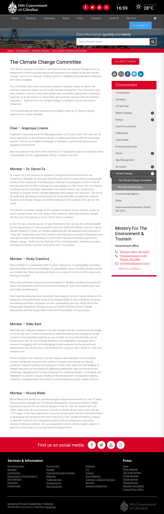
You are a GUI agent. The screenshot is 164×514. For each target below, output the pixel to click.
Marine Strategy (124, 112)
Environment (23, 50)
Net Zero (131, 18)
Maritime (51, 476)
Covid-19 (113, 18)
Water (119, 200)
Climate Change (40, 50)
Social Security (53, 483)
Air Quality (121, 166)
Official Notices (130, 482)
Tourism (90, 473)
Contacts (96, 18)
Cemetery (121, 99)
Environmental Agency (127, 193)
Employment (14, 486)
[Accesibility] (155, 18)
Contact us (13, 503)
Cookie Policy (35, 503)
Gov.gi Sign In (140, 25)
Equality (50, 469)
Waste (119, 153)
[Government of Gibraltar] (28, 7)
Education (13, 482)
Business (12, 469)
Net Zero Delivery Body (130, 187)
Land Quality (122, 139)
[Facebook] (85, 7)
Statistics (90, 466)
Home (15, 18)
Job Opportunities (132, 472)
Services (31, 18)
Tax (87, 469)
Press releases (130, 469)
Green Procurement (126, 126)
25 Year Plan (122, 106)
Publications (122, 133)
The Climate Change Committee (69, 50)
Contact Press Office (133, 489)
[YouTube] (99, 7)
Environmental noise (126, 146)
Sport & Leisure (54, 486)
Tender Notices (130, 479)
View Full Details (129, 268)
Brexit (66, 18)
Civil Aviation (14, 473)
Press (80, 18)
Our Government (16, 466)
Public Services (54, 479)
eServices (49, 18)
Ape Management (125, 160)
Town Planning (93, 476)
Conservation (123, 92)
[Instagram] (106, 7)
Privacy (23, 503)
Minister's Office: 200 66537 (134, 251)
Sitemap (48, 503)
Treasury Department (96, 486)
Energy (119, 119)
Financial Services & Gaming (60, 473)
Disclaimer (50, 507)
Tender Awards (130, 476)
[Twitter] (92, 7)
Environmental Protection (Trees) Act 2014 (133, 209)
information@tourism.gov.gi (135, 263)
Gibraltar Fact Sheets (133, 486)
